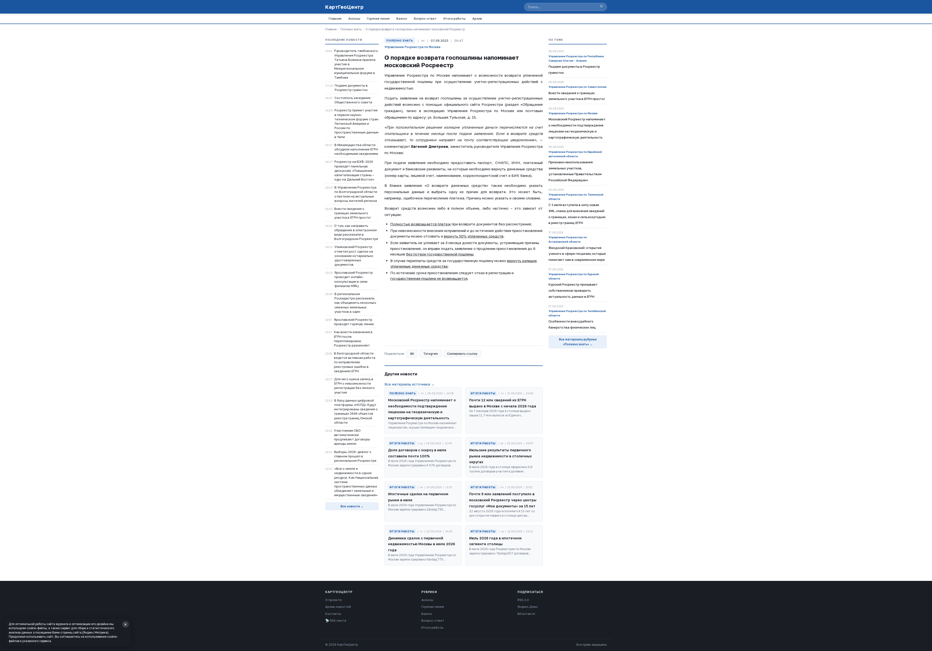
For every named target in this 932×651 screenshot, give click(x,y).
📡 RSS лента (335, 620)
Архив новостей (338, 607)
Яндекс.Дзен (527, 607)
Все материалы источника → (409, 384)
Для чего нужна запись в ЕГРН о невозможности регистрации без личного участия (354, 385)
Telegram (430, 353)
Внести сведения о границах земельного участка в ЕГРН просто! (352, 213)
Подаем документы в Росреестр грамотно (351, 87)
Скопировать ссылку (462, 353)
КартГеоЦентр (344, 7)
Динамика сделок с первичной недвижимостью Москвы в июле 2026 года (421, 544)
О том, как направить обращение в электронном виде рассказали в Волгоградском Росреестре (356, 232)
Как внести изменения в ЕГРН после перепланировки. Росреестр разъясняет (353, 338)
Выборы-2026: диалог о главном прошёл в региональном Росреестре (355, 456)
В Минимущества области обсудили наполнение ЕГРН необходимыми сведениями (356, 149)
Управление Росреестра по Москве (412, 47)
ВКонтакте (526, 614)
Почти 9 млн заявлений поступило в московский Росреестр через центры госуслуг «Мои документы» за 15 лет (502, 500)
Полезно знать (351, 29)
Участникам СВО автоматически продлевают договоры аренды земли (352, 437)
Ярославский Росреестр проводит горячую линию (354, 322)
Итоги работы (454, 18)
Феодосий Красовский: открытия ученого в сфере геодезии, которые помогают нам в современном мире (577, 254)
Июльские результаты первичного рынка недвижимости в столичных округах (500, 456)
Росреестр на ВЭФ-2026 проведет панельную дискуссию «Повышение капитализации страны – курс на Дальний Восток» (354, 170)
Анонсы (354, 18)
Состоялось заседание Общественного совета (353, 100)
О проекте (333, 600)
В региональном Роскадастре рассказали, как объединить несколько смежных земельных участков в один (355, 302)
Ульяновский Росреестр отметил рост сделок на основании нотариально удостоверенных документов (353, 255)
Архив (477, 18)
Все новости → (352, 506)
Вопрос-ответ (425, 18)
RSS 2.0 (523, 600)
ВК (412, 353)
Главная (335, 18)
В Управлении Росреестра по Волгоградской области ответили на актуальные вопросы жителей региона (355, 194)
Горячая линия (378, 18)
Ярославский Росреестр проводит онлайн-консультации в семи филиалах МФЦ (353, 279)
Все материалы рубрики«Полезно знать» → (578, 342)
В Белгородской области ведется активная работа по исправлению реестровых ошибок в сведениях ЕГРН (354, 362)
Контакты (333, 614)
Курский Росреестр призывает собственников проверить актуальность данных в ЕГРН (573, 290)
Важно (401, 18)
